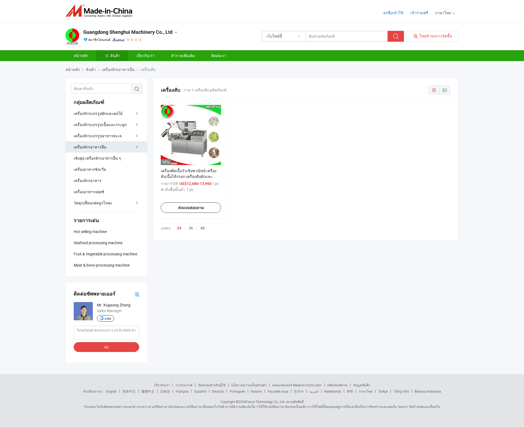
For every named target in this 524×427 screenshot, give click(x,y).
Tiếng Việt (401, 391)
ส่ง (106, 347)
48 (202, 228)
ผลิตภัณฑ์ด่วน (337, 385)
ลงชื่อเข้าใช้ (393, 12)
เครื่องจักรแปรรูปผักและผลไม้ (98, 113)
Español (200, 391)
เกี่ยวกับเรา (145, 55)
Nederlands (332, 391)
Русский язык (278, 391)
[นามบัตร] (137, 294)
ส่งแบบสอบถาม (191, 207)
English (111, 391)
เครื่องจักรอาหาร (88, 180)
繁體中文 (147, 391)
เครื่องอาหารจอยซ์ (89, 191)
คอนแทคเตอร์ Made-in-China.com (296, 385)
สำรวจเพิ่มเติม (183, 55)
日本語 (165, 391)
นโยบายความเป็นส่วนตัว (249, 385)
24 (179, 228)
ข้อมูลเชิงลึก (361, 385)
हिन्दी (350, 391)
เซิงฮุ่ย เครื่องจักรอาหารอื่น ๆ (97, 158)
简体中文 (129, 391)
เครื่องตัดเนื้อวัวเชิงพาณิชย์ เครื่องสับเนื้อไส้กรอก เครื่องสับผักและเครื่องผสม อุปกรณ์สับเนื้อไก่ (188, 176)
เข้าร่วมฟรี (419, 12)
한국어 (299, 391)
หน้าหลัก (81, 55)
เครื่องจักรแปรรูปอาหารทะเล (98, 135)
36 (191, 228)
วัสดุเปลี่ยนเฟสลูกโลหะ (93, 202)
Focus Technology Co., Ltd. (265, 401)
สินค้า (115, 55)
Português (237, 391)
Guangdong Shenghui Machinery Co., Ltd (127, 32)
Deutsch (218, 391)
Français (182, 391)
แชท (108, 318)
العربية (313, 391)
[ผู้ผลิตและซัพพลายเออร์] (101, 10)
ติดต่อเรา (219, 55)
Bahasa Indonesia (428, 391)
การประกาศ (183, 385)
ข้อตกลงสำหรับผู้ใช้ (211, 385)
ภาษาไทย (366, 391)
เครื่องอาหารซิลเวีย (90, 169)
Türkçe (383, 391)
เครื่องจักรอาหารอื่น (90, 147)
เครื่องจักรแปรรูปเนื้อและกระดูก (100, 124)
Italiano (256, 391)
